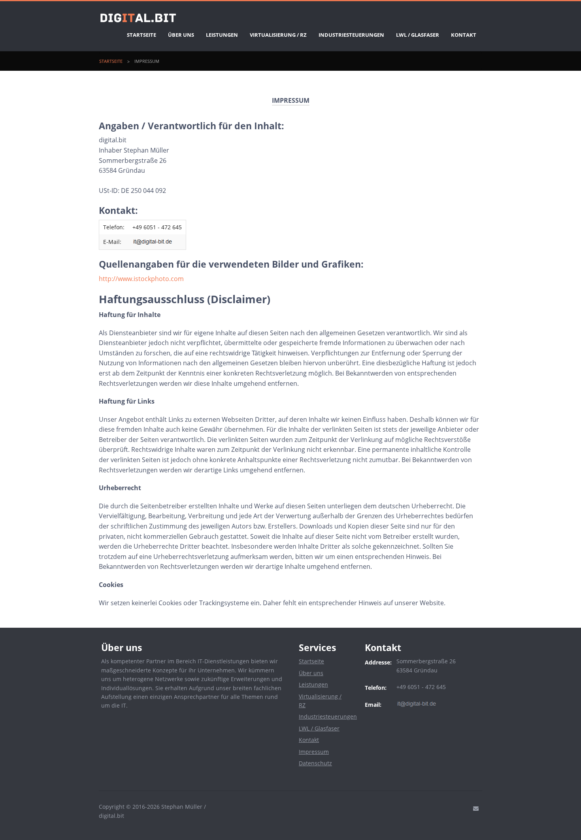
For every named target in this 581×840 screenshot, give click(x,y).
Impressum (146, 61)
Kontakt (463, 34)
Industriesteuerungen (351, 34)
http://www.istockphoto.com (141, 278)
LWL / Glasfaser (417, 34)
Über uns (181, 34)
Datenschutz (315, 763)
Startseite (141, 34)
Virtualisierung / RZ (278, 34)
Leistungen (222, 34)
